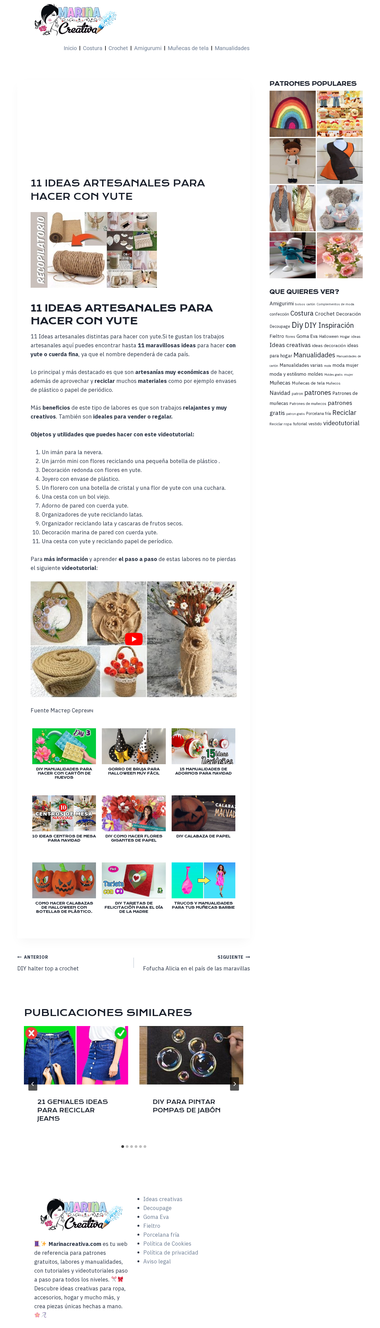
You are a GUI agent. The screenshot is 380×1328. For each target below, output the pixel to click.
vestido (315, 423)
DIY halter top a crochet (48, 963)
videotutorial (341, 423)
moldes (315, 374)
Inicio (70, 48)
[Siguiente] (234, 1084)
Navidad (280, 392)
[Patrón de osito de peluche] (340, 208)
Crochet (118, 48)
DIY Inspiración (329, 325)
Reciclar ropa (281, 424)
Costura (92, 48)
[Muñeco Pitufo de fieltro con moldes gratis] (292, 255)
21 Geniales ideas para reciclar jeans (72, 1110)
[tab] (122, 1146)
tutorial (300, 423)
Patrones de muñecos (308, 403)
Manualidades (232, 48)
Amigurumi (148, 48)
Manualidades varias (301, 365)
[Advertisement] (197, 135)
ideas (356, 336)
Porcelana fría (318, 413)
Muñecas (280, 382)
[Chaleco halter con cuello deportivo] (292, 208)
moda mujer (345, 365)
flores (290, 336)
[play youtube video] (134, 639)
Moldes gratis (333, 375)
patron (297, 393)
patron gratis (295, 414)
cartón (311, 304)
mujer (348, 374)
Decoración (348, 314)
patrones (317, 392)
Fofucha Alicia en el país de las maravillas (196, 963)
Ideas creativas (290, 345)
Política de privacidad (170, 1252)
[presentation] (76, 1055)
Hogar (345, 336)
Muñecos (333, 383)
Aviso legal (157, 1261)
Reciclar (344, 412)
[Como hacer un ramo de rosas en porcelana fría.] (340, 255)
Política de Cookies (167, 1243)
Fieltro (277, 336)
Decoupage (280, 326)
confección (279, 314)
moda (327, 366)
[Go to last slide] (32, 1084)
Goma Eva (307, 336)
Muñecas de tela (188, 48)
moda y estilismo (288, 374)
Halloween (329, 336)
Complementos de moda (335, 304)
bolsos (300, 304)
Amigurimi (282, 303)
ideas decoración (329, 345)
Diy (297, 324)
